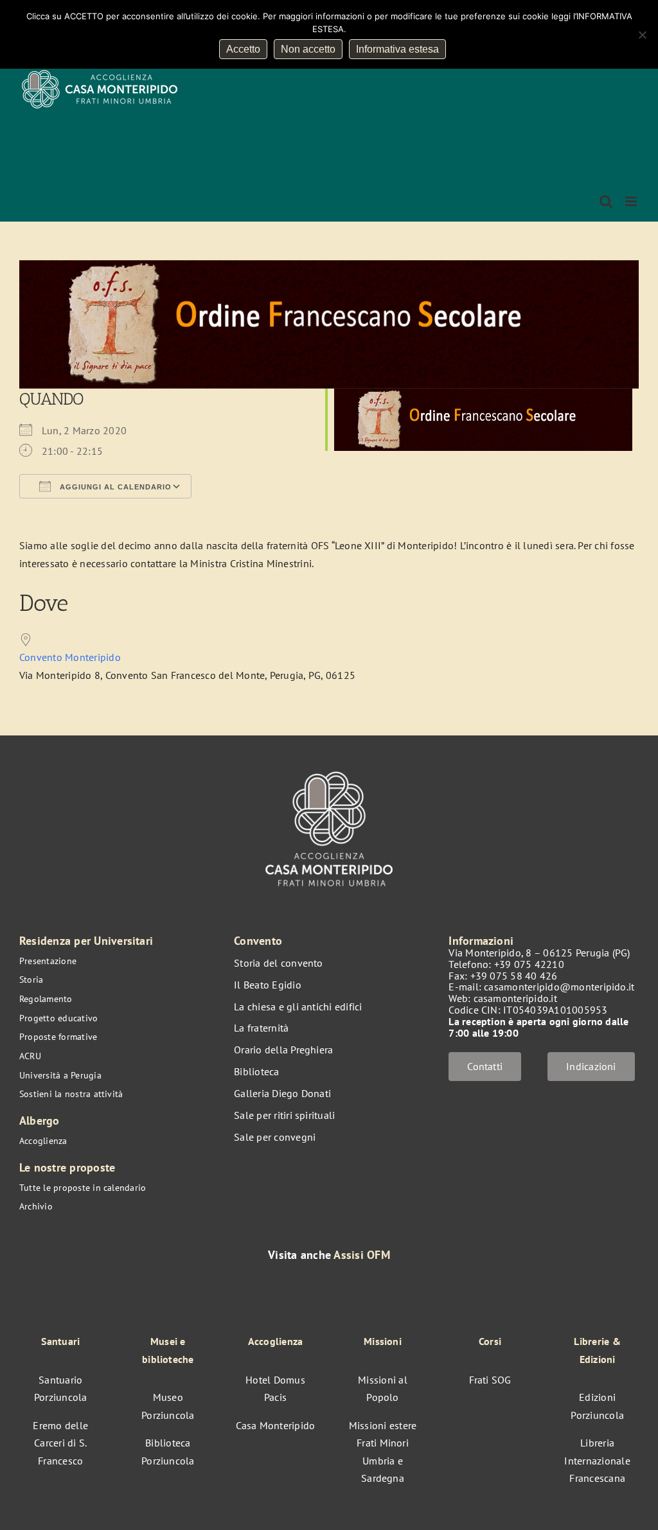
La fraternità (261, 1027)
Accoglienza (43, 1141)
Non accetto (308, 49)
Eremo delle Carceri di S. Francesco (60, 1443)
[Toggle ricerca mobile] (606, 201)
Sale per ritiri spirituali (284, 1115)
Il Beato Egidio (267, 984)
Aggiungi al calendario (114, 487)
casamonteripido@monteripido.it (559, 986)
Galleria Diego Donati (282, 1093)
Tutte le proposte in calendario (82, 1187)
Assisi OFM (361, 1254)
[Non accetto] (642, 34)
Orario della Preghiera (283, 1049)
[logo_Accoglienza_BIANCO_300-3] (329, 766)
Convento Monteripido (70, 657)
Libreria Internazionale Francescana (597, 1460)
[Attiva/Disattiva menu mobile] (632, 201)
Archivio (36, 1206)
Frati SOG (490, 1379)
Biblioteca (256, 1071)
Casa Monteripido (276, 1425)
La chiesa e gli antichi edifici (298, 1006)
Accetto (243, 49)
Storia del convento (278, 962)
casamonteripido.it (515, 998)
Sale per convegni (275, 1136)
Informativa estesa (397, 49)
